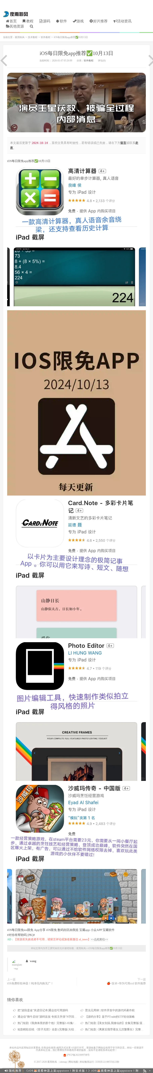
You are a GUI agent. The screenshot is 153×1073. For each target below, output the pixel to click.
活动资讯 (124, 21)
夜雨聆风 (15, 14)
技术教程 (32, 37)
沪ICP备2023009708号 (78, 1054)
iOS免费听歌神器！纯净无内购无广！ (30, 983)
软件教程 (45, 37)
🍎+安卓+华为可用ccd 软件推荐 (126, 983)
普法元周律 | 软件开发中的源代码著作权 (110, 1010)
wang (33, 961)
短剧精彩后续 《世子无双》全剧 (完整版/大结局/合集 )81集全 (55, 1029)
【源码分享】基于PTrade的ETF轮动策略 (110, 1016)
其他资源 (17, 26)
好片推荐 (100, 21)
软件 (63, 21)
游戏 (80, 21)
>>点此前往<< (99, 939)
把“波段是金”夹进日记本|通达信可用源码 (43, 1010)
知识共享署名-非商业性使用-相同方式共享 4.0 (50, 1047)
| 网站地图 (73, 1061)
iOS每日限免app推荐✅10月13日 (76, 53)
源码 (46, 21)
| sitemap (63, 1061)
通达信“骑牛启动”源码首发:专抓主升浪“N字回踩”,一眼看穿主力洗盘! (60, 1016)
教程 (29, 21)
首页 (13, 21)
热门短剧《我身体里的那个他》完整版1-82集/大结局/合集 (53, 1023)
